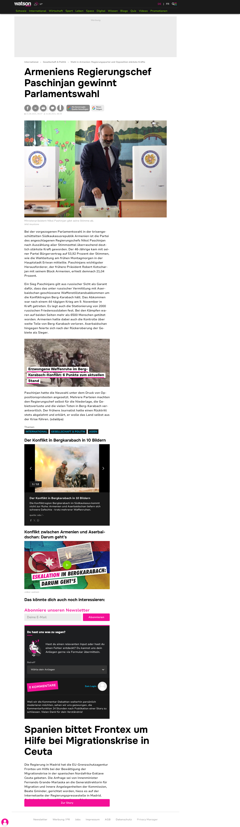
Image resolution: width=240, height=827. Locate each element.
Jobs (77, 819)
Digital (101, 11)
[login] (4, 822)
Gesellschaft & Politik (54, 62)
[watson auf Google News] (97, 108)
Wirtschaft (56, 11)
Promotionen (158, 11)
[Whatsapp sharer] (38, 520)
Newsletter (40, 819)
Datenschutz (124, 819)
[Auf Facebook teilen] (27, 108)
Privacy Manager (147, 819)
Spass (90, 11)
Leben (79, 11)
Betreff (31, 662)
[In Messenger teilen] (35, 108)
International (37, 11)
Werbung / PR (61, 819)
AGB (108, 819)
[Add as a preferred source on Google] (78, 108)
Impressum (93, 819)
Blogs (124, 11)
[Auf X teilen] (34, 520)
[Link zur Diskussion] (52, 108)
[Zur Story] (95, 765)
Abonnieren (96, 617)
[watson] (22, 4)
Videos (143, 11)
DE (159, 4)
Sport (69, 11)
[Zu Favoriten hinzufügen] (60, 108)
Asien (93, 431)
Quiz (133, 11)
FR (167, 4)
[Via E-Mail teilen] (43, 108)
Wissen (113, 11)
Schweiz (21, 11)
